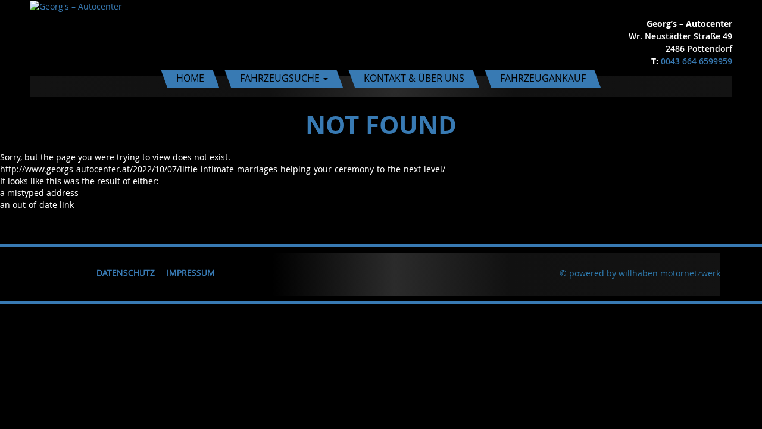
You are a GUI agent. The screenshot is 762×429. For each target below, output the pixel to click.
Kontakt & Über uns (414, 78)
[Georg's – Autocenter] (76, 5)
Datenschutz (125, 272)
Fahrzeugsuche (281, 78)
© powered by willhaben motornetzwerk (640, 273)
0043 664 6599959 (696, 61)
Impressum (191, 272)
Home (190, 78)
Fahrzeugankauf (543, 78)
